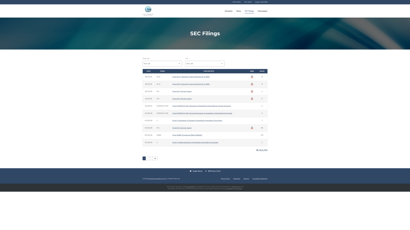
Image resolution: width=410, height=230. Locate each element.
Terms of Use (238, 188)
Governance (262, 11)
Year (186, 58)
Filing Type (146, 58)
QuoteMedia (190, 186)
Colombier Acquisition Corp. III (157, 178)
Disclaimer (236, 178)
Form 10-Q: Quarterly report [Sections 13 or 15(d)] (190, 77)
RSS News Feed (212, 171)
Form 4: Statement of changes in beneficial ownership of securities (197, 120)
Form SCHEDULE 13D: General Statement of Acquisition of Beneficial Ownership (202, 113)
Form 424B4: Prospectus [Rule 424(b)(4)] (187, 135)
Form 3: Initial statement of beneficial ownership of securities (195, 142)
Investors (228, 11)
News (238, 11)
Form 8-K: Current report (182, 91)
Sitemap (246, 178)
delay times (235, 186)
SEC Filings (249, 11)
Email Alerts (196, 171)
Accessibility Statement (259, 178)
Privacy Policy (225, 178)
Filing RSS (261, 150)
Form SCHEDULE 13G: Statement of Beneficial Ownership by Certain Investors (201, 106)
